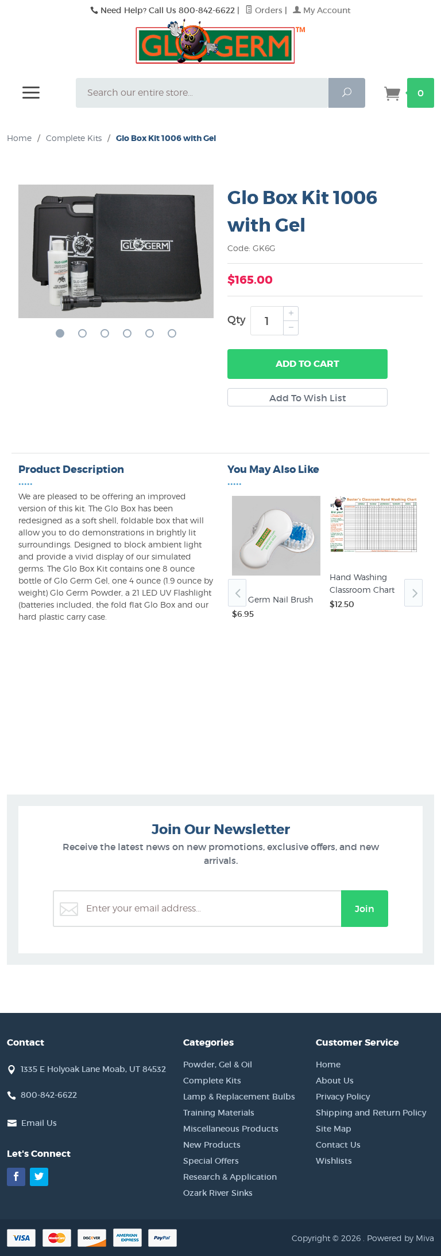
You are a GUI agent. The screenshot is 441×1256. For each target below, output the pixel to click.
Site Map (333, 1129)
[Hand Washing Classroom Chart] (374, 553)
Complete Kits (212, 1080)
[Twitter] (39, 1177)
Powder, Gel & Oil (217, 1064)
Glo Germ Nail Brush (272, 599)
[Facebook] (16, 1177)
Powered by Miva (400, 1238)
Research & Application (230, 1177)
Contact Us (338, 1145)
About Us (335, 1080)
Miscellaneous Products (230, 1129)
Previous (237, 593)
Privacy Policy (343, 1096)
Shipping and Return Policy (371, 1113)
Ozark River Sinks (218, 1193)
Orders (268, 10)
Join (364, 908)
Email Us (39, 1123)
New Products (212, 1145)
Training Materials (218, 1113)
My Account (326, 10)
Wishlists (334, 1161)
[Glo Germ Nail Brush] (276, 575)
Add (307, 364)
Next (413, 593)
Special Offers (211, 1161)
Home (19, 138)
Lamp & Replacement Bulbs (239, 1096)
